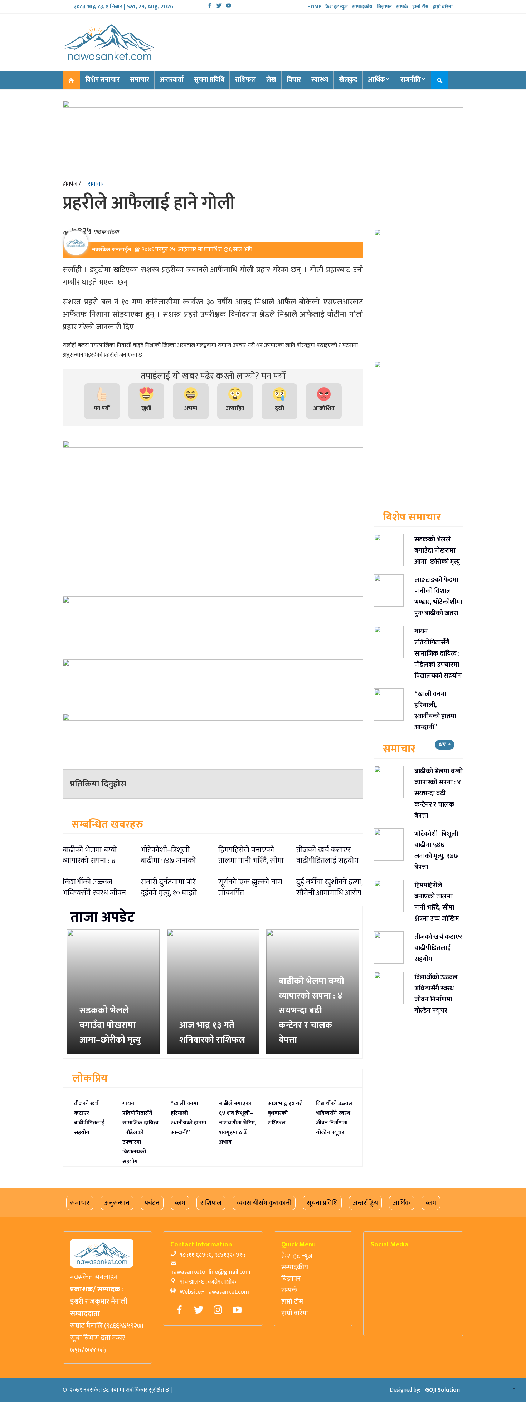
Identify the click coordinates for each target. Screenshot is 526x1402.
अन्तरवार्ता (172, 79)
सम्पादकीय (362, 7)
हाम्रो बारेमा (443, 7)
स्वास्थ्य (319, 79)
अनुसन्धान (117, 1203)
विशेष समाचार (102, 79)
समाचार (139, 79)
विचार (294, 79)
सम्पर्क (402, 7)
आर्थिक (376, 79)
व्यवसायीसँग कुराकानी (264, 1203)
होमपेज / (72, 184)
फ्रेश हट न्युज (336, 7)
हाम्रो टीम (420, 7)
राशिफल (245, 79)
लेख (271, 79)
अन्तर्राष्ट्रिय (365, 1203)
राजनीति (410, 79)
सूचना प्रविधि (209, 79)
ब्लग (180, 1203)
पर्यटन (152, 1203)
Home (314, 7)
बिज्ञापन (384, 7)
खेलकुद (348, 79)
